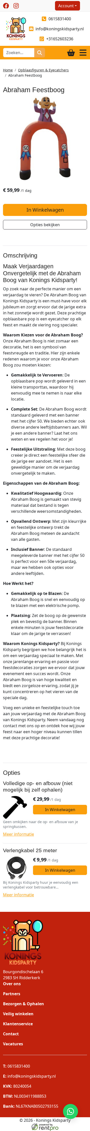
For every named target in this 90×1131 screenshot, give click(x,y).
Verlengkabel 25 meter (30, 850)
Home (8, 70)
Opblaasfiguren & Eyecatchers (43, 70)
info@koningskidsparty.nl (60, 29)
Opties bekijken (45, 224)
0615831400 (59, 19)
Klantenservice (18, 1024)
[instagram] (16, 6)
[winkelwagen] (71, 53)
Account (66, 6)
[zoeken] (39, 52)
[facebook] (6, 6)
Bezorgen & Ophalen (23, 1004)
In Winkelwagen (45, 209)
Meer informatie (18, 834)
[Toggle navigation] (83, 53)
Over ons (12, 983)
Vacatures (13, 1044)
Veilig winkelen (18, 1014)
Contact (11, 1034)
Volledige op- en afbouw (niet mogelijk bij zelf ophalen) (37, 786)
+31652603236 (59, 39)
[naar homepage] (14, 28)
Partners (11, 993)
